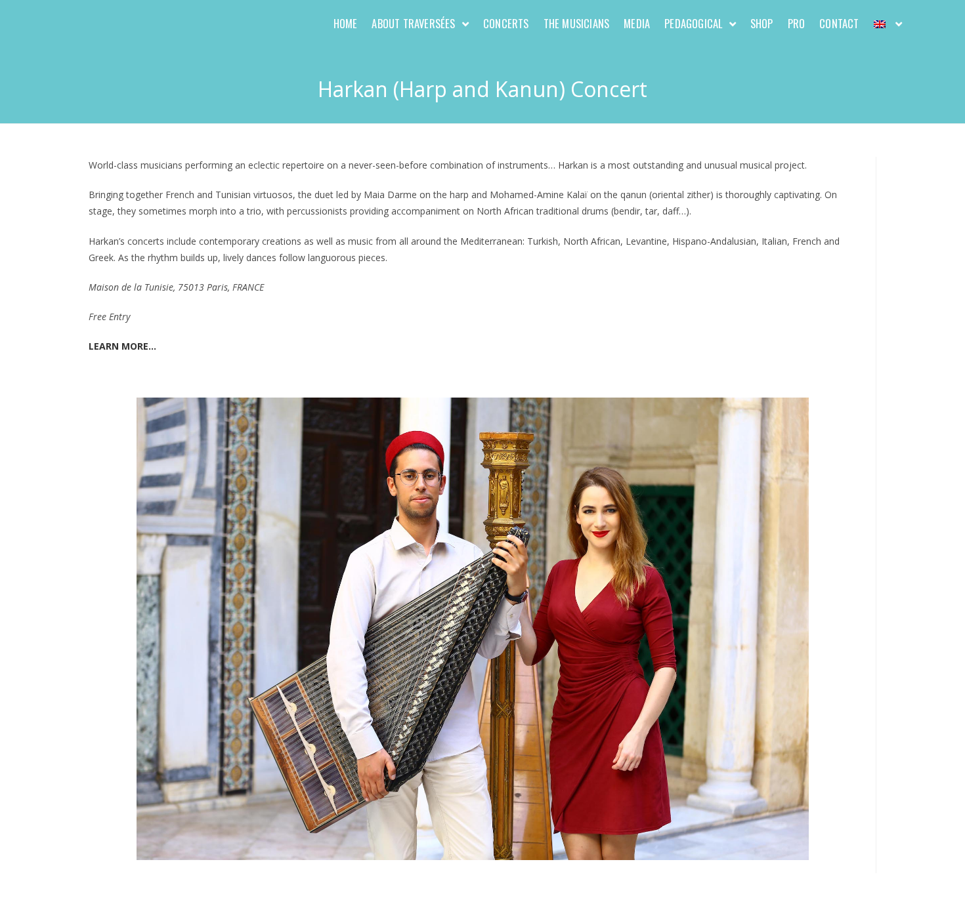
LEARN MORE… (122, 346)
